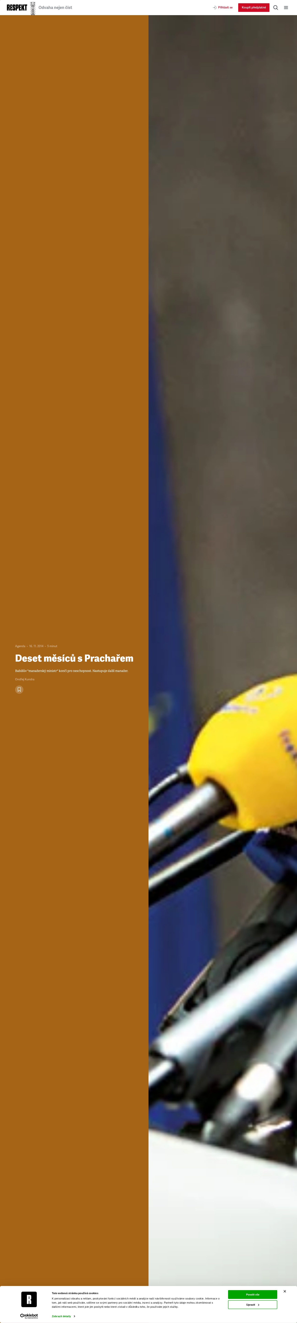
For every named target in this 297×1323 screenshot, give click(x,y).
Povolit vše (252, 1294)
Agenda (20, 646)
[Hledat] (276, 7)
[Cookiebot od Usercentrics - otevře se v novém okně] (29, 1316)
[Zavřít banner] (285, 1291)
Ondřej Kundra (24, 679)
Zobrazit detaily (61, 1316)
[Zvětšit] (222, 669)
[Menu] (286, 7)
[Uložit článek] (19, 689)
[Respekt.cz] (17, 7)
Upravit (250, 1304)
